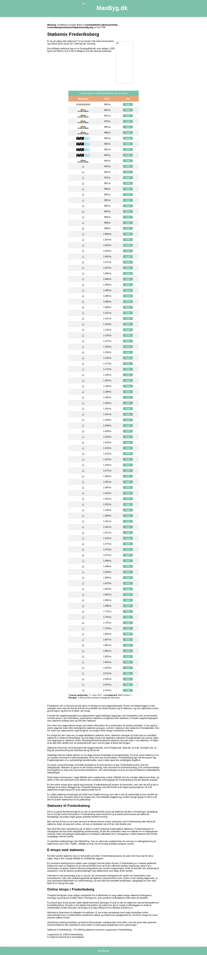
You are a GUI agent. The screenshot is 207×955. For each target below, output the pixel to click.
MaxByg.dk (112, 8)
